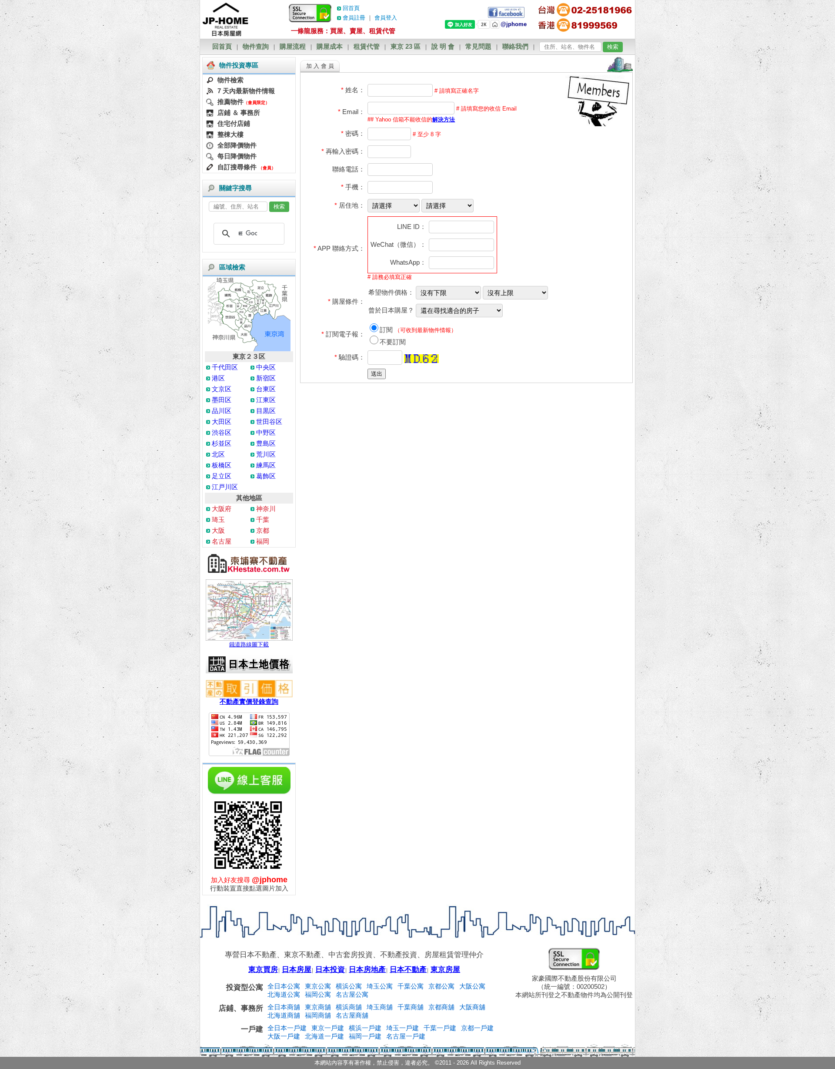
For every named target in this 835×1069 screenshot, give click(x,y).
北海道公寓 (283, 994)
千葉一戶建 (440, 1028)
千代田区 (225, 367)
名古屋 (221, 541)
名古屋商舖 (352, 1015)
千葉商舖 (410, 1007)
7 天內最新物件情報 (246, 90)
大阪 (218, 530)
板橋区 (221, 465)
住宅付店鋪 (233, 123)
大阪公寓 (472, 986)
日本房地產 (367, 969)
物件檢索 (230, 80)
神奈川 (266, 508)
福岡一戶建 (365, 1036)
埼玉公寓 (380, 986)
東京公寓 (318, 986)
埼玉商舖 (380, 1007)
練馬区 (266, 465)
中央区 (266, 367)
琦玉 (218, 519)
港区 (218, 378)
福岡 (262, 541)
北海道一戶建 (324, 1036)
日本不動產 (408, 969)
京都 (262, 530)
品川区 (221, 410)
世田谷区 (269, 421)
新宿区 (266, 378)
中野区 (266, 432)
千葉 (262, 519)
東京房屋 (445, 969)
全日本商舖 (283, 1007)
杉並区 (221, 443)
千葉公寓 (410, 986)
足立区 (221, 476)
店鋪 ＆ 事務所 (238, 112)
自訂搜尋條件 (237, 167)
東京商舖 (318, 1007)
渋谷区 (221, 432)
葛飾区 (266, 476)
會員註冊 (354, 17)
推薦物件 (230, 101)
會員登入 (385, 17)
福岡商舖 (318, 1015)
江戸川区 (225, 487)
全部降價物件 (237, 145)
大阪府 (221, 508)
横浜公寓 (349, 986)
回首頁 (351, 8)
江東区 (266, 399)
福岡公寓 (318, 994)
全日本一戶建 (287, 1028)
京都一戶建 (477, 1028)
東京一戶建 (327, 1028)
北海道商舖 (283, 1015)
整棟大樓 (230, 134)
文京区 (221, 389)
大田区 (221, 421)
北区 (218, 454)
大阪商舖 (472, 1007)
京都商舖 (441, 1007)
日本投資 (330, 969)
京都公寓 (441, 986)
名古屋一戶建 (405, 1036)
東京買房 (263, 969)
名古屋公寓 (352, 994)
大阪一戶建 (283, 1036)
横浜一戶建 (365, 1028)
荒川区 (266, 454)
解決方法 (443, 119)
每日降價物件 (237, 156)
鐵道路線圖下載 (249, 644)
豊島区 (266, 443)
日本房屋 (296, 969)
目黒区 (266, 410)
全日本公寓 (283, 986)
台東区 (266, 389)
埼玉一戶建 (402, 1028)
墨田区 (221, 399)
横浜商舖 (349, 1007)
